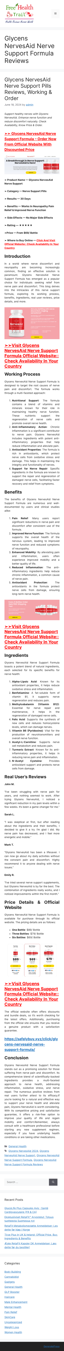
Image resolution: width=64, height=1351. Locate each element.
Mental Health (12, 1307)
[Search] (53, 1182)
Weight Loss (11, 1327)
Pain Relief (10, 1312)
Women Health (13, 1332)
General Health (17, 1146)
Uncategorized (13, 1322)
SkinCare (9, 1317)
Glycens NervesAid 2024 (23, 1150)
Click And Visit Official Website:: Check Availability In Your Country (31, 244)
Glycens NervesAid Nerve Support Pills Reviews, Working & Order (28, 88)
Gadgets (9, 1281)
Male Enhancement (15, 1302)
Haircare (9, 1297)
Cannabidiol (11, 1276)
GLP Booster (11, 1291)
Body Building (12, 1271)
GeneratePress (52, 1346)
